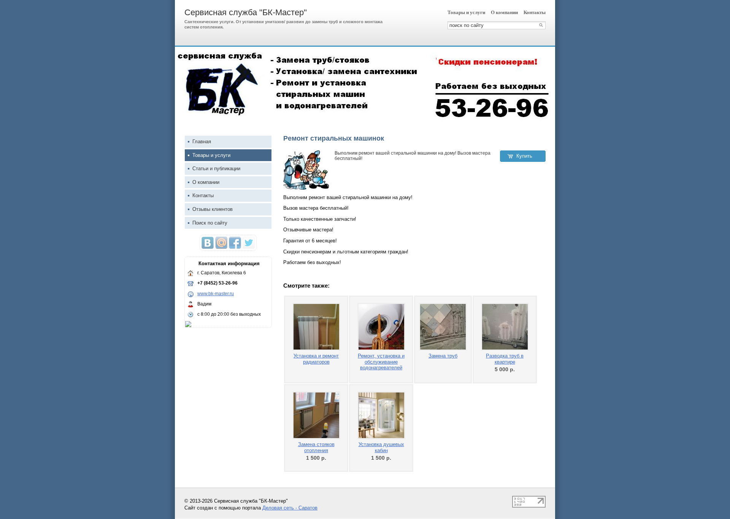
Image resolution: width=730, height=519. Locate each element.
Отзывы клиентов (212, 209)
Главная (201, 141)
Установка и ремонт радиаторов (316, 359)
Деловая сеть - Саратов (289, 508)
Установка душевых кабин (381, 447)
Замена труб (442, 356)
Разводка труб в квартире (505, 359)
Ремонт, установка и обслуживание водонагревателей (381, 361)
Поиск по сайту (209, 223)
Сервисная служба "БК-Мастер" (245, 12)
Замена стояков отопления (316, 447)
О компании (504, 12)
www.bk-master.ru (215, 293)
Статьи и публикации (216, 168)
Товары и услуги (466, 12)
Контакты (535, 12)
